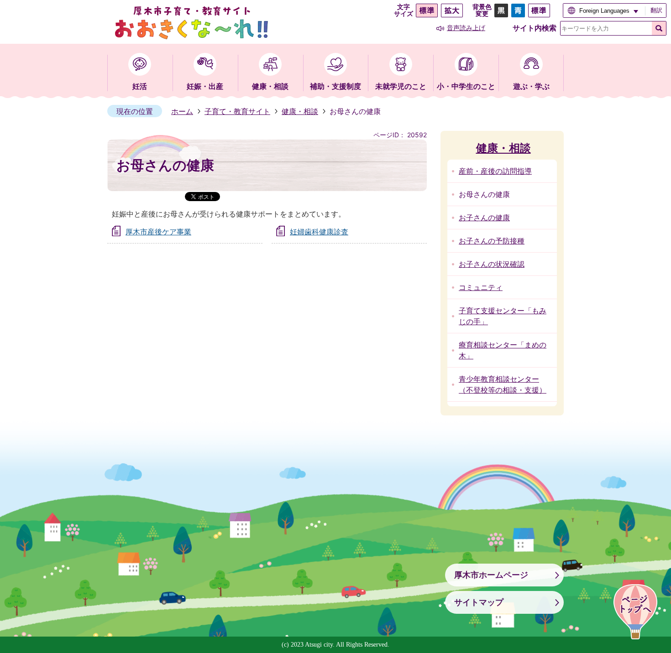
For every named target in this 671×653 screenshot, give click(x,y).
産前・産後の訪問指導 (495, 171)
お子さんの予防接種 (491, 240)
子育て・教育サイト (237, 111)
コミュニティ (481, 287)
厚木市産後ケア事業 (158, 231)
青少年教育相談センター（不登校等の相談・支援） (502, 384)
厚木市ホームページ (491, 575)
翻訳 (656, 10)
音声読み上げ (466, 27)
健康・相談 (300, 111)
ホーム (182, 111)
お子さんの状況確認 (491, 264)
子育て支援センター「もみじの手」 (502, 316)
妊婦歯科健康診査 (319, 231)
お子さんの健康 (484, 217)
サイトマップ (478, 602)
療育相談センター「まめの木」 (502, 350)
